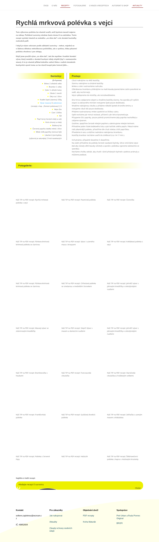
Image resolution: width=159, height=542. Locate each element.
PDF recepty (88, 516)
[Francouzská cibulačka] (79, 358)
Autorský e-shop (120, 6)
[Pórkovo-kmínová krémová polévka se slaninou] (34, 269)
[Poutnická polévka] (79, 185)
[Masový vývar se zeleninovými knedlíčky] (34, 313)
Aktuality (137, 6)
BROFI (120, 523)
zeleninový (57, 103)
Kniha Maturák (89, 522)
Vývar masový (45, 103)
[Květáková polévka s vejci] (125, 227)
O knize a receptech (99, 6)
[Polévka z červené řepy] (34, 442)
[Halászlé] (79, 442)
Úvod (45, 6)
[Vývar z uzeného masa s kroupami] (79, 227)
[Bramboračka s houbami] (34, 358)
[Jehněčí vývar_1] (125, 269)
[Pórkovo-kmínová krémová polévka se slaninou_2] (34, 227)
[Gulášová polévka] (79, 400)
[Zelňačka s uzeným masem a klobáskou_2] (125, 400)
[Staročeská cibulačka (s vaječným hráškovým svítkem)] (125, 358)
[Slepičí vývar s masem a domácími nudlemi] (79, 313)
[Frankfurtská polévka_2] (34, 400)
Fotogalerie (80, 6)
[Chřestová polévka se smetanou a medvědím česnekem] (79, 269)
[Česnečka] (125, 185)
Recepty (65, 6)
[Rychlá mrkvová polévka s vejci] (34, 185)
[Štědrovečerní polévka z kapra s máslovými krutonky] (125, 442)
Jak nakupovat (55, 516)
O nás (54, 6)
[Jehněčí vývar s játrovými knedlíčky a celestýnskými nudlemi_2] (125, 313)
